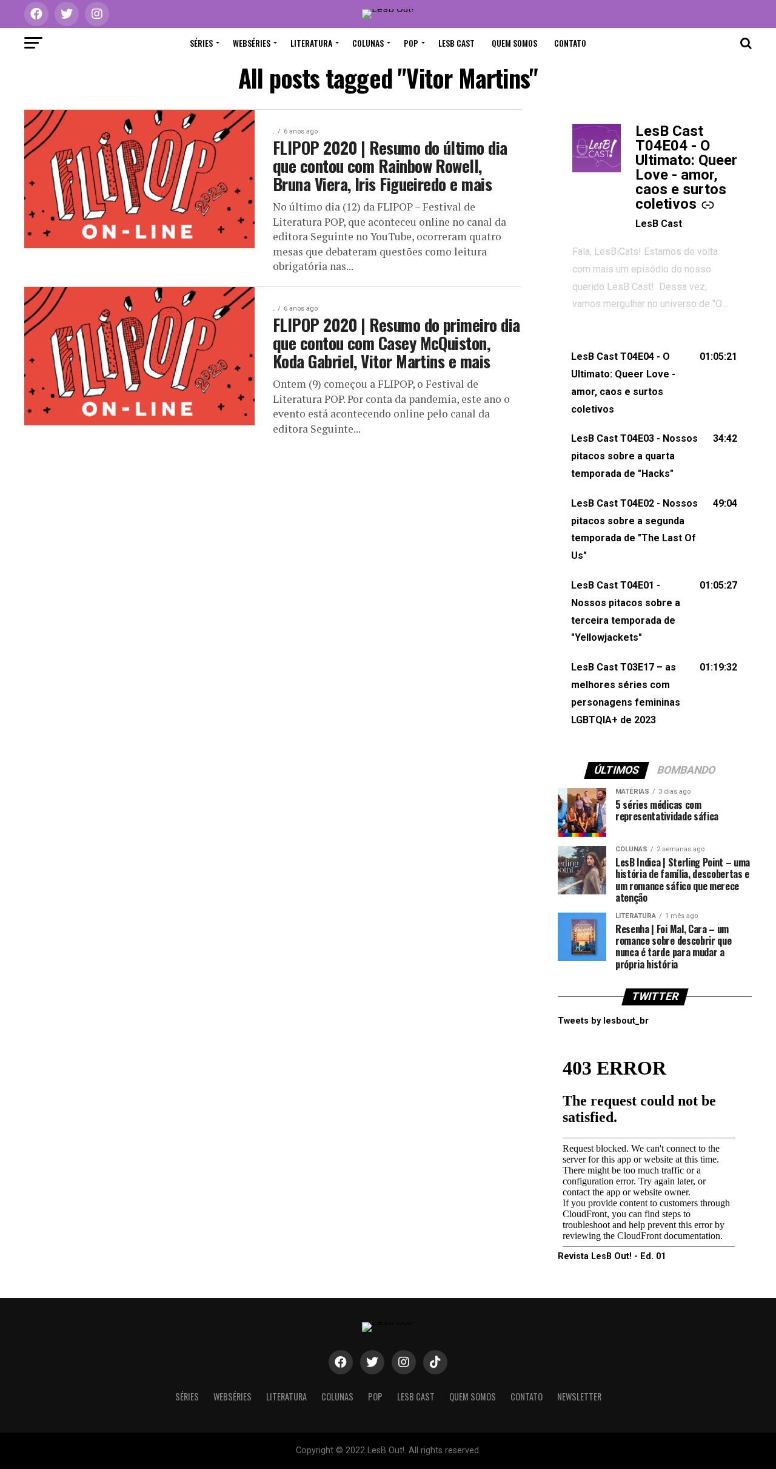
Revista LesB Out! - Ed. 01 (612, 1256)
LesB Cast (456, 42)
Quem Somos (514, 42)
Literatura (311, 42)
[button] (655, 383)
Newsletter (579, 1396)
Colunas (368, 42)
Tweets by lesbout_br (603, 1021)
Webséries (251, 42)
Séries (201, 42)
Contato (570, 42)
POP (411, 42)
